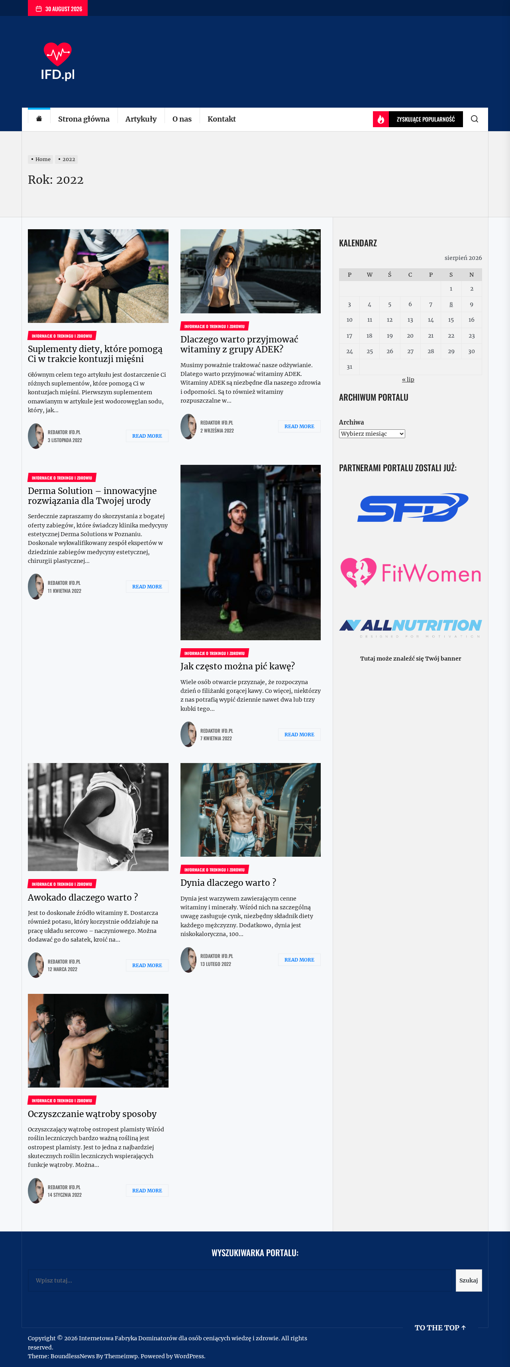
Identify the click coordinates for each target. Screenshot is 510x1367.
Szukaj (468, 1280)
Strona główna (84, 119)
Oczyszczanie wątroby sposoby (92, 1114)
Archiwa (351, 422)
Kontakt (222, 119)
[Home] (39, 119)
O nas (182, 119)
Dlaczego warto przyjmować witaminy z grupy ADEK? (239, 344)
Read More (147, 436)
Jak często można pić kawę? (237, 666)
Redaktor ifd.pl (64, 432)
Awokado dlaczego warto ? (83, 897)
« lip (408, 379)
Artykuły (141, 119)
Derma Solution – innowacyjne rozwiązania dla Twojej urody (92, 496)
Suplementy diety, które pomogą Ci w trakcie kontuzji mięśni (95, 354)
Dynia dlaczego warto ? (228, 882)
